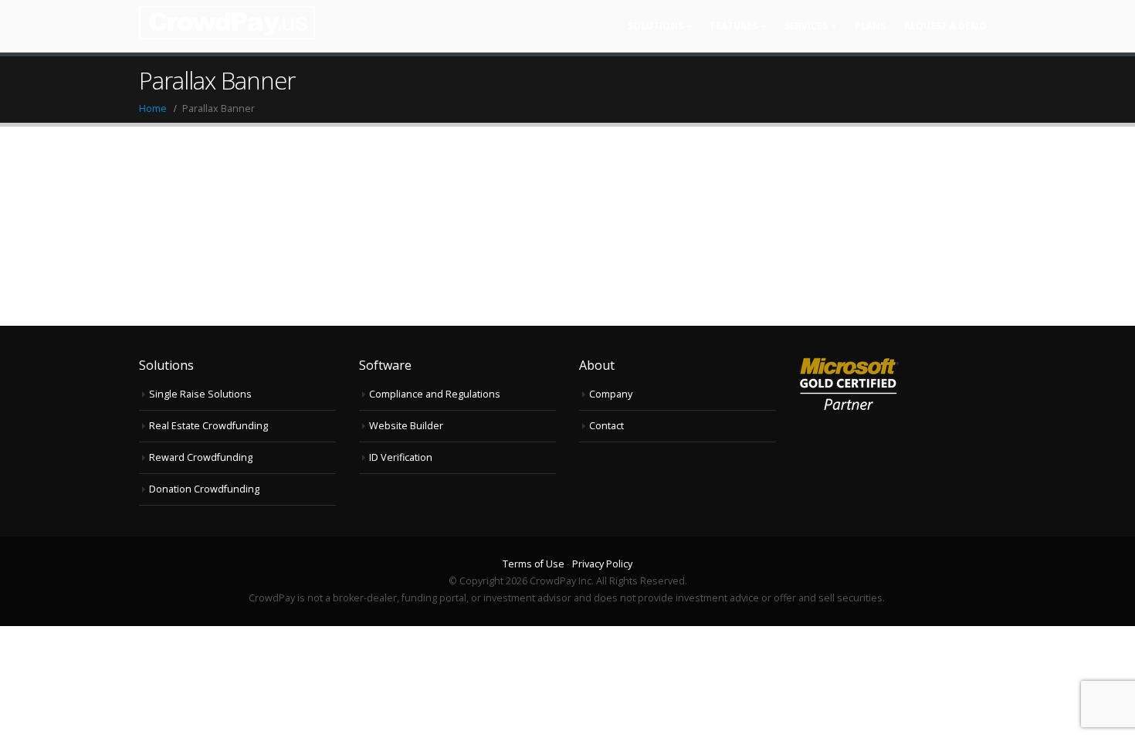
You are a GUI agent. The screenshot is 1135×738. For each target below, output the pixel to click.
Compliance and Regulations (434, 394)
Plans (870, 25)
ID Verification (400, 457)
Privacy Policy (602, 563)
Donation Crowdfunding (204, 489)
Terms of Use (535, 563)
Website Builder (406, 425)
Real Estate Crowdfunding (208, 425)
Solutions (655, 25)
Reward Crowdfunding (200, 457)
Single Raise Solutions (200, 394)
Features (733, 25)
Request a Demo (945, 25)
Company (610, 394)
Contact (606, 425)
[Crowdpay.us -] (227, 22)
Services (806, 25)
